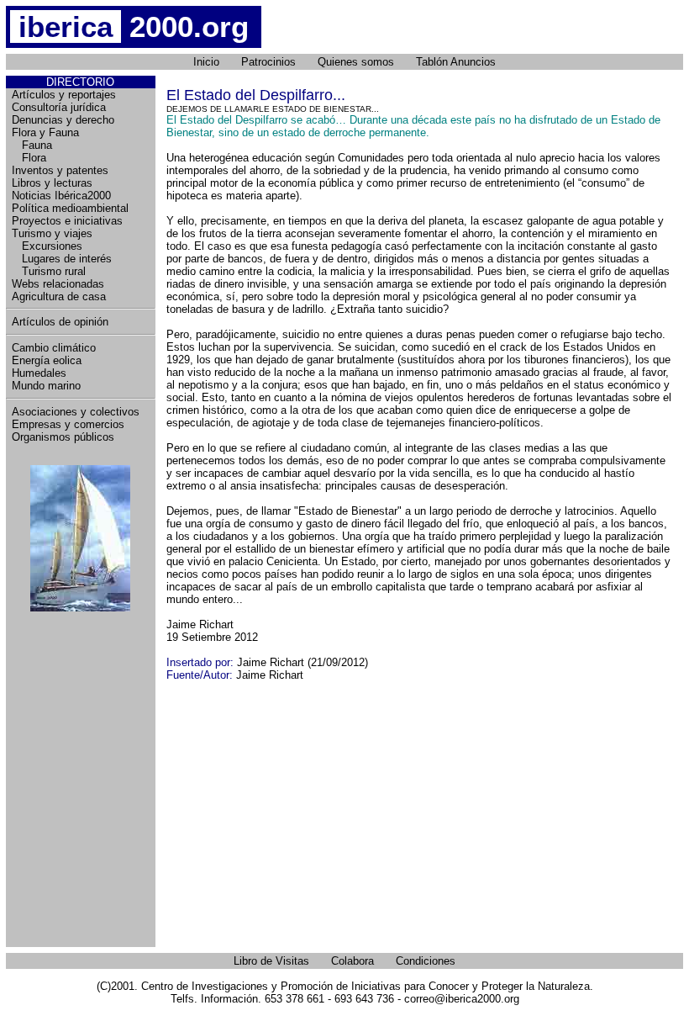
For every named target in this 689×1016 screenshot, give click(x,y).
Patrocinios (268, 62)
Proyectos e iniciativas (67, 220)
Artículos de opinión (60, 321)
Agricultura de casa (59, 296)
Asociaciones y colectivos (75, 411)
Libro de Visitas (271, 961)
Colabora (352, 961)
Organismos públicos (63, 437)
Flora (29, 157)
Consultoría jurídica (59, 107)
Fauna (32, 145)
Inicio (206, 62)
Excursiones (47, 246)
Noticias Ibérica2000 (61, 195)
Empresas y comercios (68, 424)
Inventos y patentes (60, 170)
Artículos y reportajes (64, 94)
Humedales (39, 373)
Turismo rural (49, 271)
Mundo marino (46, 385)
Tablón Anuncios (456, 62)
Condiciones (425, 961)
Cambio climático (54, 347)
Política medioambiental (70, 208)
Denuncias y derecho (63, 120)
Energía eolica (47, 360)
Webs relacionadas (58, 284)
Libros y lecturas (52, 183)
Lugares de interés (62, 258)
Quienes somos (356, 62)
